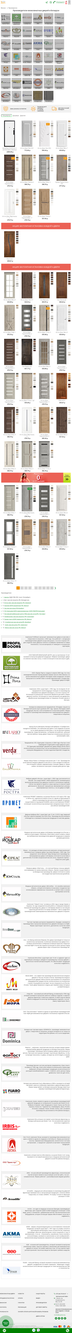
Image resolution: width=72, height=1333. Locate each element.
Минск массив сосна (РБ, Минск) (15, 627)
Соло (10, 259)
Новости (21, 1293)
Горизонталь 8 (44, 435)
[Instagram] (61, 1318)
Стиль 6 (61, 546)
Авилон (6, 597)
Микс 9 (9, 434)
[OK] (64, 1318)
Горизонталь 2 (27, 333)
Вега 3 (44, 546)
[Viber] (51, 2)
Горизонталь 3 (27, 547)
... (33, 588)
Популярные (7, 115)
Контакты (3, 1307)
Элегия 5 (27, 182)
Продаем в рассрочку (7, 1298)
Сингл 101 (61, 182)
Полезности (4, 1311)
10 (52, 588)
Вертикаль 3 (27, 513)
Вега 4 (10, 300)
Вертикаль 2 (27, 435)
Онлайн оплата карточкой (27, 1311)
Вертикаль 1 (9, 217)
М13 (61, 400)
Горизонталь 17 (27, 217)
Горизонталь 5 (62, 367)
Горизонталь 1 (9, 182)
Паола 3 (9, 546)
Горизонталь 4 (44, 513)
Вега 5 (44, 366)
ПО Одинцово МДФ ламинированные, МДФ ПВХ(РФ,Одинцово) (24, 611)
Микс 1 (9, 512)
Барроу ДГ (27, 366)
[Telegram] (46, 2)
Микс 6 (9, 468)
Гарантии (21, 1302)
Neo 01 (27, 300)
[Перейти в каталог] (4, 1330)
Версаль (44, 300)
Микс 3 (27, 468)
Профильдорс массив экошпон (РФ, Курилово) (19, 616)
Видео (38, 1298)
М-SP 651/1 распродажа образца (9, 148)
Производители (41, 1302)
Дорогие (23, 115)
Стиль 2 (44, 468)
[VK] (55, 1318)
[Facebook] (58, 1318)
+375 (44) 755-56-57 (61, 1294)
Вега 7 (62, 148)
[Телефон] (67, 1330)
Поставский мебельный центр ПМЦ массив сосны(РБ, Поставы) (24, 614)
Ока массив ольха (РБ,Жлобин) (14, 608)
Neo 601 (27, 148)
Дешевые (16, 115)
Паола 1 (44, 216)
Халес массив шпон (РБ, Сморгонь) (16, 625)
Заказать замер (5, 1323)
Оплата (20, 1298)
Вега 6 (62, 512)
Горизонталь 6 (9, 367)
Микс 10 (9, 581)
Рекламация (22, 1307)
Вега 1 (62, 434)
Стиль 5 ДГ (27, 400)
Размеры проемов (42, 1311)
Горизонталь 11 (44, 401)
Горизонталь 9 (9, 401)
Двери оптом (40, 1316)
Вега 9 (62, 332)
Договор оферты (41, 1307)
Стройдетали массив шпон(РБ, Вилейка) (18, 622)
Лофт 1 (9, 332)
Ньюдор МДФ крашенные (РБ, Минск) (16, 605)
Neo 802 (44, 148)
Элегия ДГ (61, 300)
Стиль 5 (44, 332)
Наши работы (40, 1293)
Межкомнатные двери (7, 1293)
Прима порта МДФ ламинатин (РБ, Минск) (18, 619)
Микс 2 (44, 182)
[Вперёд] (55, 587)
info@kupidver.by (60, 1315)
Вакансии (3, 1302)
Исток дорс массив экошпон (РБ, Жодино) (17, 603)
